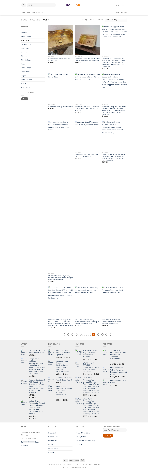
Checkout (39, 13)
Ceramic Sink (26, 44)
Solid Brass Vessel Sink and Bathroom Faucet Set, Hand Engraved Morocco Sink (111, 321)
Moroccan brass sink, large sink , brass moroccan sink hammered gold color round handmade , (60, 277)
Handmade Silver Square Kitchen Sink (60, 107)
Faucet (50, 444)
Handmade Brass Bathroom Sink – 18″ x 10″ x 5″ (59, 60)
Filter (24, 98)
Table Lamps (26, 68)
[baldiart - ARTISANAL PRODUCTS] (74, 5)
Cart (33, 13)
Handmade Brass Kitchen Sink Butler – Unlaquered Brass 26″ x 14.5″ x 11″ (87, 60)
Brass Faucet (26, 37)
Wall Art (24, 83)
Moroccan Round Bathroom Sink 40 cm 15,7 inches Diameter (87, 155)
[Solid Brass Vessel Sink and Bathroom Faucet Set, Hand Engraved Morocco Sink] (114, 301)
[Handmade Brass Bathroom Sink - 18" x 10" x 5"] (60, 40)
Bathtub (24, 33)
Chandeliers (25, 48)
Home (23, 13)
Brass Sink (34, 19)
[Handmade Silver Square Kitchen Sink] (60, 88)
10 (105, 334)
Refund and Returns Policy (85, 441)
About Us (79, 444)
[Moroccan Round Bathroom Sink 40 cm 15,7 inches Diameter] (87, 136)
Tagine (23, 75)
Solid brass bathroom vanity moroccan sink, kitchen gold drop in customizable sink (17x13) (87, 321)
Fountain (24, 52)
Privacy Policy (81, 437)
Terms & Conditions (83, 433)
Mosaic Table (26, 60)
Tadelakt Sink (26, 72)
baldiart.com (25, 445)
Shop (28, 13)
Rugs (23, 64)
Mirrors (24, 56)
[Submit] (54, 5)
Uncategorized (26, 79)
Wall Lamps (25, 87)
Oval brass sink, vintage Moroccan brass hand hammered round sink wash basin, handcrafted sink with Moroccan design (113, 157)
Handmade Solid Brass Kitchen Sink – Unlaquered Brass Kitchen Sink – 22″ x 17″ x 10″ (87, 108)
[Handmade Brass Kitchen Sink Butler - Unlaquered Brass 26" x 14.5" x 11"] (87, 40)
